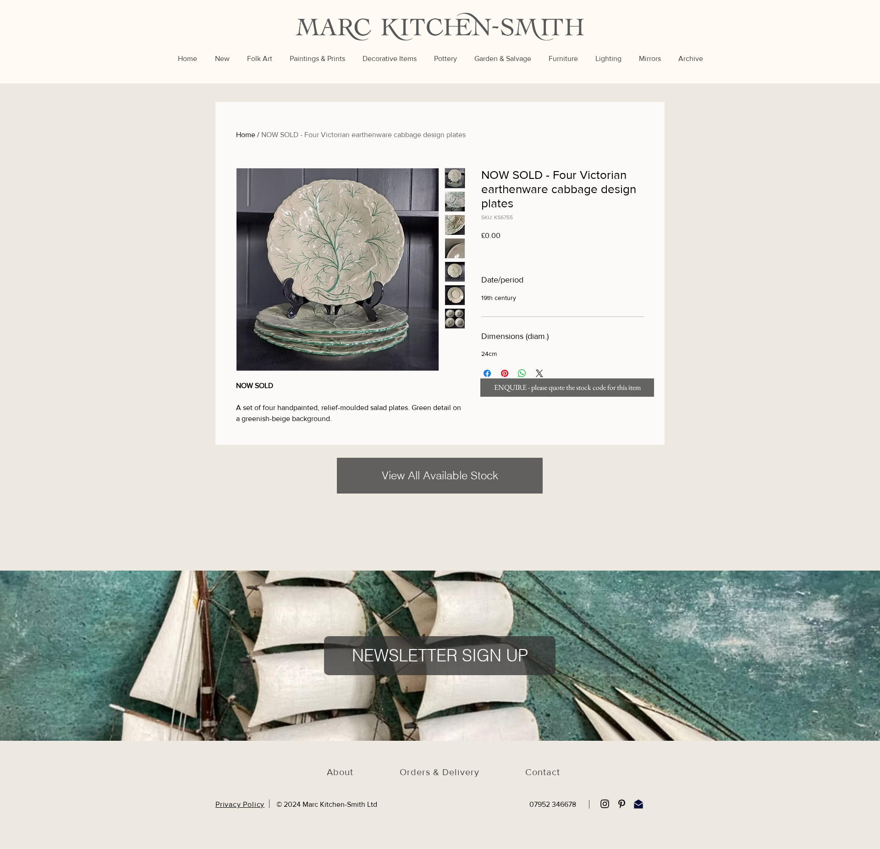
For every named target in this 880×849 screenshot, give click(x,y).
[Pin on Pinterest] (504, 373)
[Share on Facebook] (487, 373)
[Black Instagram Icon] (604, 804)
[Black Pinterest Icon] (621, 804)
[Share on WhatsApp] (522, 373)
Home (245, 135)
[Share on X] (539, 373)
